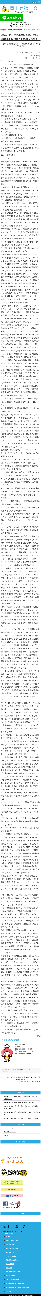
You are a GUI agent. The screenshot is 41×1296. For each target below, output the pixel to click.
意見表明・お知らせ (24, 1069)
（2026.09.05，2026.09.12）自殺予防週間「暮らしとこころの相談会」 (22, 1097)
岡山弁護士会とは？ (12, 1244)
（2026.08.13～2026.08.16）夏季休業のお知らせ (19, 1102)
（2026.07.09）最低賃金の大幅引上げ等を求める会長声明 (22, 1118)
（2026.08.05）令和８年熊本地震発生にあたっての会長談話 (22, 1113)
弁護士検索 (9, 1268)
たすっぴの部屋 (10, 1275)
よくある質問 (10, 1264)
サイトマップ (10, 1291)
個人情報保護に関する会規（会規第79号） (18, 1287)
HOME (8, 1236)
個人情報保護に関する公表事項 (15, 1283)
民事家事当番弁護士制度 (13, 1272)
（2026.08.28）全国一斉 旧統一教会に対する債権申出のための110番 (22, 1107)
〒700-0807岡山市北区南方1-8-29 (12, 1231)
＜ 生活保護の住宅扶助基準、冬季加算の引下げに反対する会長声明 (20, 1078)
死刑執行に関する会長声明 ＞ (30, 1081)
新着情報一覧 (10, 1252)
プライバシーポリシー (12, 1279)
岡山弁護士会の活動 (12, 1248)
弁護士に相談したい (12, 1240)
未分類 (6, 1135)
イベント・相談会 (9, 1128)
